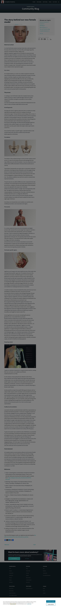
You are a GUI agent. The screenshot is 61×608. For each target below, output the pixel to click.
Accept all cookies (50, 601)
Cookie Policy (29, 603)
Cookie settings (12, 603)
